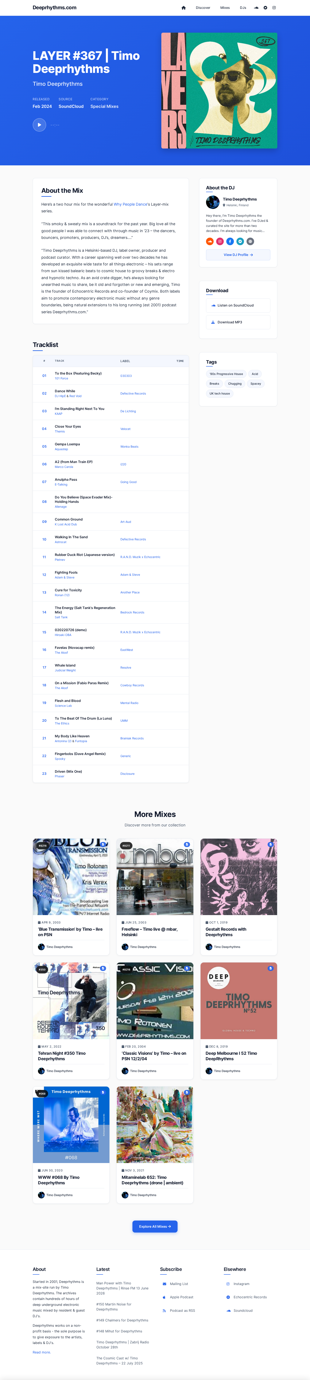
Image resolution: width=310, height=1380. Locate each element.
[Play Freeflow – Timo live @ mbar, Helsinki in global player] (155, 876)
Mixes (225, 7)
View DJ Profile (236, 255)
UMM (124, 720)
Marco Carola (64, 466)
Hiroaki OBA (63, 635)
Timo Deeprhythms (59, 947)
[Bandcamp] (265, 7)
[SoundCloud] (256, 7)
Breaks (214, 383)
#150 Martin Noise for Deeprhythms (113, 1306)
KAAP (58, 413)
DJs (243, 7)
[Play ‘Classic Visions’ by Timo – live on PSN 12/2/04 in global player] (155, 1000)
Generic (125, 756)
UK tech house (220, 393)
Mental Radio (129, 703)
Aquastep (61, 449)
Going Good (128, 482)
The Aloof (61, 652)
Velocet (125, 429)
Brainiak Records (132, 738)
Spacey (256, 383)
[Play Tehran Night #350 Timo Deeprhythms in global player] (71, 1000)
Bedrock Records (132, 612)
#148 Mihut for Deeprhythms (119, 1331)
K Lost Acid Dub (66, 524)
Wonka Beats (129, 446)
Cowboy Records (132, 685)
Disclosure (127, 773)
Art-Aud (125, 521)
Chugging (235, 383)
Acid (255, 374)
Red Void (75, 396)
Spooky (60, 758)
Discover (203, 7)
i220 (123, 464)
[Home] (183, 7)
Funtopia (81, 741)
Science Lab (63, 705)
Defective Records (133, 393)
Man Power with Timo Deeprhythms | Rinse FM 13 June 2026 (122, 1288)
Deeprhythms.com (54, 7)
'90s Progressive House (226, 374)
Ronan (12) (62, 595)
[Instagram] (274, 7)
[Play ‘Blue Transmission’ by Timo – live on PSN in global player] (71, 876)
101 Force (61, 378)
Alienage (61, 506)
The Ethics (62, 723)
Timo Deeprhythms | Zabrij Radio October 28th (122, 1344)
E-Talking (61, 484)
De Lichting (128, 411)
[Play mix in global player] (39, 125)
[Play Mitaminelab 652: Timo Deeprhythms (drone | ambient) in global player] (155, 1124)
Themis (60, 431)
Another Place (130, 592)
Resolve (125, 667)
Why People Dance (130, 204)
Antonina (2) (63, 741)
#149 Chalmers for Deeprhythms (122, 1320)
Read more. (42, 1352)
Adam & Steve (64, 577)
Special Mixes (104, 106)
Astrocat (60, 542)
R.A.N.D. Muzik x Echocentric (140, 557)
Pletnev (60, 559)
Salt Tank (61, 617)
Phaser (59, 776)
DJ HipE (61, 396)
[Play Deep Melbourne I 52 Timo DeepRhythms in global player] (238, 1000)
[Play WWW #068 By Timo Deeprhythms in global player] (71, 1124)
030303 (126, 375)
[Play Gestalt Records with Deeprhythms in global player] (238, 876)
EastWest (126, 650)
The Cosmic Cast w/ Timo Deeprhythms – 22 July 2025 (119, 1360)
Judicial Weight (65, 670)
